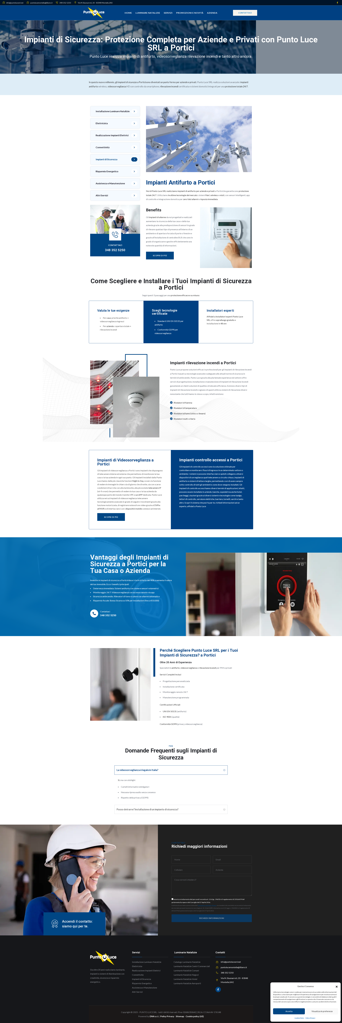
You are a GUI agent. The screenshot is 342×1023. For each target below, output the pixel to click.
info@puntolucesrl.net (14, 3)
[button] (336, 986)
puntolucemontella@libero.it (41, 3)
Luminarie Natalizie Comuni (186, 970)
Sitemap (180, 1016)
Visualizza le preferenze (322, 1011)
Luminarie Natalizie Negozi (186, 974)
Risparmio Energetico (107, 171)
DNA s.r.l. (154, 1016)
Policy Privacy (310, 1018)
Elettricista (102, 123)
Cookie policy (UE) (195, 1016)
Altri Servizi (102, 195)
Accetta (288, 1011)
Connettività (102, 147)
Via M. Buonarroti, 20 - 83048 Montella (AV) (94, 3)
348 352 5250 (65, 3)
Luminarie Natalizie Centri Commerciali (192, 966)
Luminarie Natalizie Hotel (185, 979)
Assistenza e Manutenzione (110, 183)
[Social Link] (337, 3)
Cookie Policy (299, 1018)
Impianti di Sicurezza (106, 159)
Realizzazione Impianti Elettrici (112, 135)
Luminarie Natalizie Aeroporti (187, 983)
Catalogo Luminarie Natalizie (187, 962)
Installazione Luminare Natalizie (113, 111)
